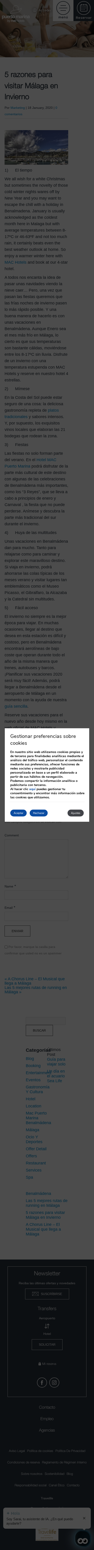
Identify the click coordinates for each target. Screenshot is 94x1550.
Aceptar (18, 813)
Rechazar (38, 813)
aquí (32, 789)
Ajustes (75, 813)
